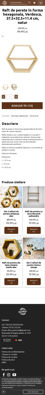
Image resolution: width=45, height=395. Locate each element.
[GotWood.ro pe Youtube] (14, 374)
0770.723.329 (14, 327)
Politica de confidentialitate (13, 352)
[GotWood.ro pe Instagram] (8, 374)
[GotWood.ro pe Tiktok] (18, 374)
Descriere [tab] (5, 116)
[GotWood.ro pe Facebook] (4, 374)
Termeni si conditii (9, 354)
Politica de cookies (9, 357)
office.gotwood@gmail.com (18, 330)
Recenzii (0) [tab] (34, 116)
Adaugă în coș (22, 105)
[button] (3, 36)
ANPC (4, 362)
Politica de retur (8, 360)
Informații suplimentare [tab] (19, 116)
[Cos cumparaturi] (34, 3)
